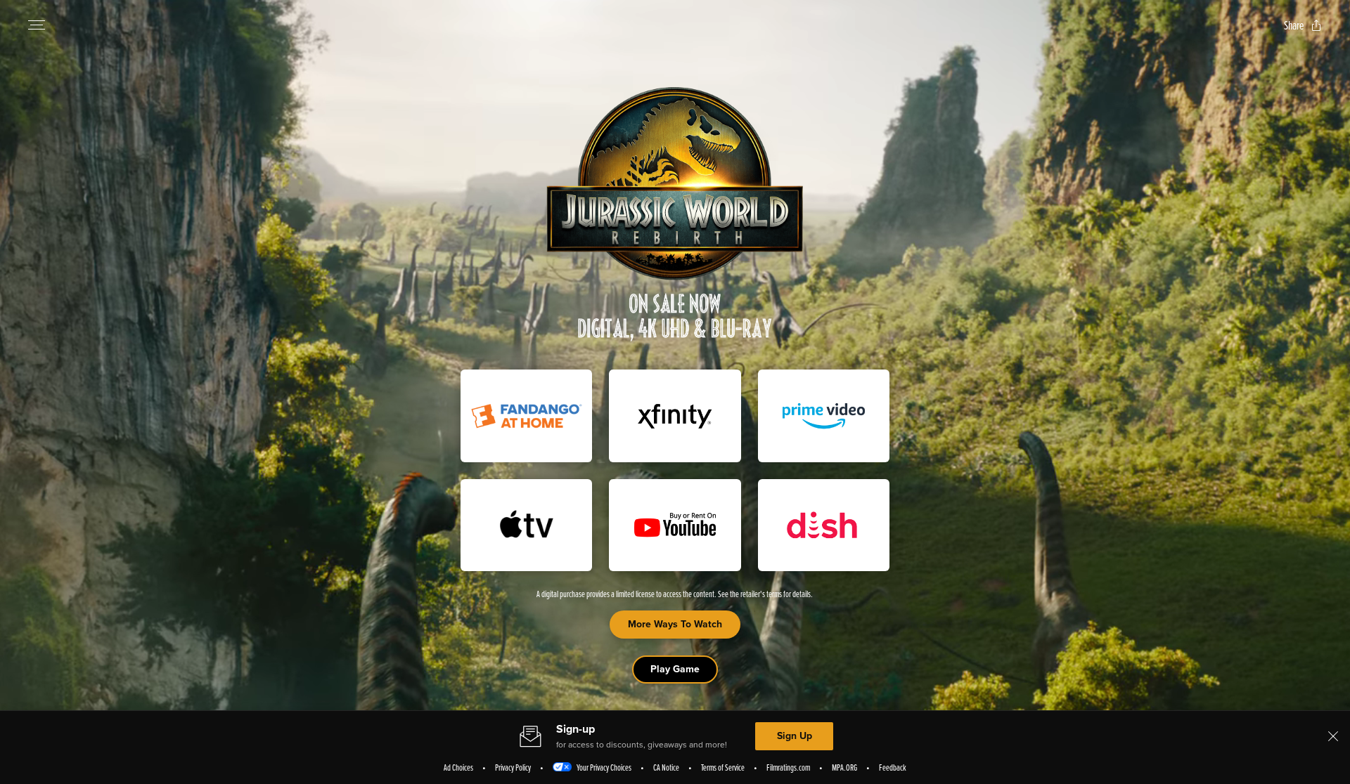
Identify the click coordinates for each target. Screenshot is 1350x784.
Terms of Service (723, 767)
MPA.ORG (844, 767)
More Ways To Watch (675, 624)
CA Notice (666, 767)
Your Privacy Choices (604, 767)
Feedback (892, 767)
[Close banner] (1333, 736)
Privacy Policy (513, 767)
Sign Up (794, 736)
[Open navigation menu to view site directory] (36, 25)
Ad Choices (458, 767)
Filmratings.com (788, 767)
